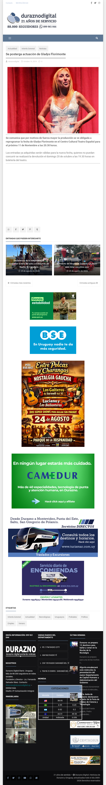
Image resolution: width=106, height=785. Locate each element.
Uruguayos (59, 617)
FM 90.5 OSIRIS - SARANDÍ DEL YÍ (55, 671)
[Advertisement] (29, 187)
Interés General (28, 49)
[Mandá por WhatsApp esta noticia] (9, 229)
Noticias (42, 49)
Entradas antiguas (88, 283)
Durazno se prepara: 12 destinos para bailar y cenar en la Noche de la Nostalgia (89, 647)
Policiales (73, 617)
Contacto (9, 3)
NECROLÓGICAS (22, 3)
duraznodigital (14, 61)
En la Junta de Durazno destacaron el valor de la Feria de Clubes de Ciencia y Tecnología (89, 699)
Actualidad (12, 49)
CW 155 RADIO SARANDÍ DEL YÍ (55, 663)
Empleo (11, 623)
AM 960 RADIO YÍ (49, 655)
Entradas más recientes (20, 283)
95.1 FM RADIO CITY (51, 647)
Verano (22, 623)
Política (84, 617)
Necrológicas (44, 617)
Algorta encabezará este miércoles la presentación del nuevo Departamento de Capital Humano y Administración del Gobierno (89, 675)
